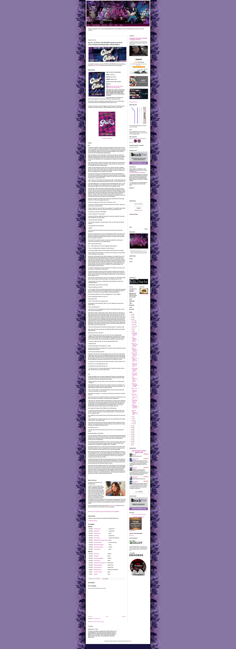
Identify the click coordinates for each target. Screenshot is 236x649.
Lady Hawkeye (96, 535)
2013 (132, 439)
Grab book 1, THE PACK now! (107, 138)
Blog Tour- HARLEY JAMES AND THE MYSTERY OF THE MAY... (135, 370)
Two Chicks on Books (98, 542)
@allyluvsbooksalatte (98, 565)
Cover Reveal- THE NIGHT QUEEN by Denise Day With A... (134, 365)
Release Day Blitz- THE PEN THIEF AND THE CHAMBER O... (134, 401)
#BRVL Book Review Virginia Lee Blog (101, 540)
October (133, 324)
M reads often (96, 553)
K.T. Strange (134, 455)
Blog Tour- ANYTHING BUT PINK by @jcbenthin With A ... (134, 379)
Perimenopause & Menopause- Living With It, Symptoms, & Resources (138, 38)
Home (88, 25)
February (133, 421)
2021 (132, 425)
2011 (131, 443)
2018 (132, 431)
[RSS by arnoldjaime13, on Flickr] (142, 138)
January (133, 423)
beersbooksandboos (97, 569)
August (133, 327)
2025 (132, 314)
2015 (132, 436)
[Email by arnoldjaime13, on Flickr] (144, 138)
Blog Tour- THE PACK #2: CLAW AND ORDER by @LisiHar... (135, 345)
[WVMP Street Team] (130, 530)
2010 (132, 444)
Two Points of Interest (98, 572)
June (132, 331)
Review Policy (104, 25)
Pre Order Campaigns (96, 25)
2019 (132, 429)
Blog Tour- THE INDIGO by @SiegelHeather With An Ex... (134, 349)
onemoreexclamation (98, 567)
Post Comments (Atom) (96, 618)
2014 (132, 438)
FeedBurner (141, 210)
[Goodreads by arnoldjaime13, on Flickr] (139, 138)
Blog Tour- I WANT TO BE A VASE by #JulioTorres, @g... (134, 374)
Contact (121, 25)
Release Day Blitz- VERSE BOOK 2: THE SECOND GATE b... (134, 334)
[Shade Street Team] (134, 530)
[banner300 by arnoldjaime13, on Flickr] (131, 535)
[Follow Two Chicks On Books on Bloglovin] (133, 147)
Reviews (116, 25)
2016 (132, 434)
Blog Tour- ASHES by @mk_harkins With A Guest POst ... (134, 390)
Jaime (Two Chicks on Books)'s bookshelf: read (139, 451)
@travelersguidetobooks (98, 558)
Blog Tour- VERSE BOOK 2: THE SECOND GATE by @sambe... (134, 354)
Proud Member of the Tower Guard (138, 516)
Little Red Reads (97, 549)
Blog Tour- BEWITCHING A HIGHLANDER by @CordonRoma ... (135, 406)
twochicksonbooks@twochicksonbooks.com (137, 172)
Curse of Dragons (135, 481)
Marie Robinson (134, 468)
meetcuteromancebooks (98, 547)
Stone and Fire (134, 467)
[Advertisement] (134, 596)
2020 (132, 427)
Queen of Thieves (135, 476)
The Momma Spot (97, 529)
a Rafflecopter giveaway (92, 520)
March (133, 420)
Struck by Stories (97, 560)
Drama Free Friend (112, 505)
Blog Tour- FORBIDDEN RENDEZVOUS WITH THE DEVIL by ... (134, 339)
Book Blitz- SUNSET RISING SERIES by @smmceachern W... (134, 359)
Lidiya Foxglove (134, 459)
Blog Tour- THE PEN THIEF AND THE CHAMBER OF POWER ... (134, 385)
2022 (132, 319)
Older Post (123, 616)
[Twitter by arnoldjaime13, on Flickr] (131, 138)
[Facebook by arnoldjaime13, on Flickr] (135, 138)
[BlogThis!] (104, 578)
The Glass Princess (135, 458)
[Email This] (102, 578)
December (133, 320)
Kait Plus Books (97, 538)
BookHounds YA (97, 531)
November (133, 322)
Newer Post (90, 616)
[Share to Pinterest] (107, 578)
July (132, 329)
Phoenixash (134, 454)
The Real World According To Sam (100, 562)
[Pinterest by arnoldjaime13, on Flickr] (131, 142)
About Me (110, 25)
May (132, 416)
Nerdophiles (96, 556)
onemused (96, 574)
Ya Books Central (97, 533)
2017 (132, 432)
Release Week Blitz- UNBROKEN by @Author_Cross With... (135, 412)
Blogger (130, 641)
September (134, 326)
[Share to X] (105, 578)
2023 (132, 317)
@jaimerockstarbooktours (99, 544)
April (132, 418)
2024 (132, 315)
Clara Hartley (134, 482)
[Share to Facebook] (106, 578)
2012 (132, 441)
